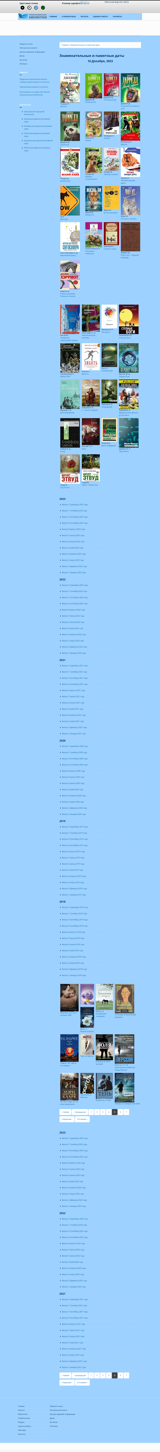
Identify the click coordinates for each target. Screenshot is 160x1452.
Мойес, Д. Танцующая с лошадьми (101, 1013)
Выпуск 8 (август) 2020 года (73, 771)
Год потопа (65, 487)
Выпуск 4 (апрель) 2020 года (74, 795)
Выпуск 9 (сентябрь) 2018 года (75, 926)
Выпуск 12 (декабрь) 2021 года (75, 665)
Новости (21, 1410)
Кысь (84, 449)
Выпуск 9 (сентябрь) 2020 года (75, 765)
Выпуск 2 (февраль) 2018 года (74, 969)
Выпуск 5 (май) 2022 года (72, 628)
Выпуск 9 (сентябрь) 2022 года (75, 603)
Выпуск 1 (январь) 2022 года (74, 653)
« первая (65, 1112)
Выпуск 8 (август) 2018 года (73, 932)
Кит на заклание (111, 212)
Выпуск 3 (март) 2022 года (73, 640)
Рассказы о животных (90, 252)
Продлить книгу (26, 44)
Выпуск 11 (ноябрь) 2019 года (74, 833)
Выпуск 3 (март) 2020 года (73, 802)
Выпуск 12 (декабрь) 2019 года (75, 827)
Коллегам (23, 60)
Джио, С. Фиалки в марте (87, 1030)
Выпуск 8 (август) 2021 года (73, 690)
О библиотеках (69, 16)
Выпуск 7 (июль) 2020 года (73, 777)
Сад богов (64, 144)
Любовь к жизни (111, 174)
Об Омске (23, 64)
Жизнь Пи (89, 215)
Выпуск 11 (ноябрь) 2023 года (74, 510)
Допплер (64, 219)
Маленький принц (68, 255)
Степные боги (125, 338)
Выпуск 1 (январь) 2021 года (74, 733)
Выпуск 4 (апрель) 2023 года (74, 554)
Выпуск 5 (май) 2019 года (72, 870)
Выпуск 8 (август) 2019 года (73, 851)
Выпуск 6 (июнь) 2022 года (73, 622)
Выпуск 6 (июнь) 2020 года (73, 783)
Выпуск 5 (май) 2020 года (72, 789)
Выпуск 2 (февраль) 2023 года (74, 566)
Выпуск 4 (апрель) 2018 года (74, 957)
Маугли (124, 144)
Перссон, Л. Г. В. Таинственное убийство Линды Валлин (125, 1067)
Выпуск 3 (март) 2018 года (73, 963)
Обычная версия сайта (116, 1)
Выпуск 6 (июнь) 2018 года (73, 944)
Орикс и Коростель (90, 485)
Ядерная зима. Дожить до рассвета (128, 413)
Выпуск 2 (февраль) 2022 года (74, 647)
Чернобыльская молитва (88, 336)
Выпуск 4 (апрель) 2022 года (74, 634)
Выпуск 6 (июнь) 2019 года (73, 864)
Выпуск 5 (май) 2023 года (72, 548)
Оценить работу (100, 16)
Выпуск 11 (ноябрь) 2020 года (74, 752)
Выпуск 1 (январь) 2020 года (74, 814)
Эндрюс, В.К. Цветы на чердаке (68, 1064)
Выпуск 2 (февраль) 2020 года (74, 808)
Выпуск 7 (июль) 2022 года (73, 616)
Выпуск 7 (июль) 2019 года (73, 857)
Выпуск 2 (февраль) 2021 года (74, 727)
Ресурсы (84, 16)
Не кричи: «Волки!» (129, 219)
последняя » (82, 1119)
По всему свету (110, 100)
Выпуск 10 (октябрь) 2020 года (75, 758)
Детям (22, 56)
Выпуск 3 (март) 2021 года (73, 721)
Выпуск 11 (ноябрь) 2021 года (74, 672)
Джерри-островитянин (91, 177)
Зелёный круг (107, 370)
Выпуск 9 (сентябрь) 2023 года (75, 523)
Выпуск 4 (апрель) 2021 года (74, 715)
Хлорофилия (107, 407)
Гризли (107, 138)
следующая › (67, 1119)
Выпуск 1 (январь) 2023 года (74, 572)
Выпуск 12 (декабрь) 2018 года (75, 907)
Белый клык (65, 181)
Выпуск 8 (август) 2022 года (73, 610)
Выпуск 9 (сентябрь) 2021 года (75, 684)
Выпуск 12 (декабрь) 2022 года (75, 585)
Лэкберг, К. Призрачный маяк (127, 1103)
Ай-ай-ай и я (90, 102)
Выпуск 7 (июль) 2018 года (73, 938)
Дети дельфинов (67, 412)
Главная (53, 16)
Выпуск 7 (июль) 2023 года (73, 535)
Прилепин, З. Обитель (85, 1096)
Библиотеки (23, 1414)
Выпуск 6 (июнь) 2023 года (73, 541)
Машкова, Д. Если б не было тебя (68, 1013)
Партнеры (22, 1430)
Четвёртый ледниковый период (68, 339)
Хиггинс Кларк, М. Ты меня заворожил (69, 1102)
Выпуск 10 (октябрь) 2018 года (75, 919)
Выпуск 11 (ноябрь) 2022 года (74, 591)
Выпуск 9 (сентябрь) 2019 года (75, 845)
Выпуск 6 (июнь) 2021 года (73, 702)
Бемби (88, 140)
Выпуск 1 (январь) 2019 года (74, 895)
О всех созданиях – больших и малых (68, 294)
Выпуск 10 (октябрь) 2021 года (75, 678)
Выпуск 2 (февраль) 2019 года (74, 888)
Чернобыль (124, 451)
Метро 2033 (65, 376)
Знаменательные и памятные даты (85, 45)
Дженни (63, 106)
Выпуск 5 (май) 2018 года (72, 950)
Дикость (85, 374)
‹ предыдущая (80, 1112)
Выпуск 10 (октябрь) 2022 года (75, 597)
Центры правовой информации (32, 52)
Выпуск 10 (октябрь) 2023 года (75, 517)
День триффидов (109, 445)
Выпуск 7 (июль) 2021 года (73, 696)
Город (62, 451)
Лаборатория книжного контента (34, 87)
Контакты (117, 16)
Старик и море (110, 249)
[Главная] (33, 16)
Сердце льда (124, 376)
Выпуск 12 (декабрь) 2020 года (75, 746)
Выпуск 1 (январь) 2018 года (74, 975)
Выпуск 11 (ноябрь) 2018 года (74, 913)
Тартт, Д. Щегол (86, 1056)
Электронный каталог (28, 48)
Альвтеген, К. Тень (103, 1100)
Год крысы (106, 332)
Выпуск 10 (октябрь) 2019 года (75, 839)
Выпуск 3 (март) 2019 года (73, 882)
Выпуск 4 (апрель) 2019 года (74, 876)
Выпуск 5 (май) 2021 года (72, 709)
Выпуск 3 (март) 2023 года (73, 560)
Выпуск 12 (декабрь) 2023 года (75, 504)
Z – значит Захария (90, 410)
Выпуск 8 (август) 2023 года (73, 529)
